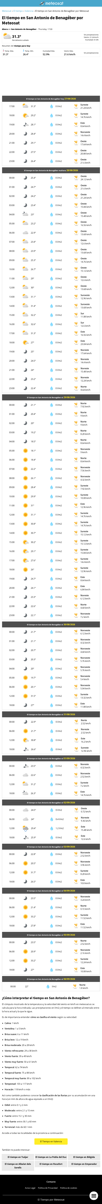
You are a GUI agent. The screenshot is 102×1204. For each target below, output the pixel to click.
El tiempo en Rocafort (51, 1164)
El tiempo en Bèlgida (84, 1157)
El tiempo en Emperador (84, 1164)
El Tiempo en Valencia (51, 1141)
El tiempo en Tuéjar (18, 1157)
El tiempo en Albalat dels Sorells (18, 1166)
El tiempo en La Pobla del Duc (51, 1157)
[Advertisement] (51, 77)
